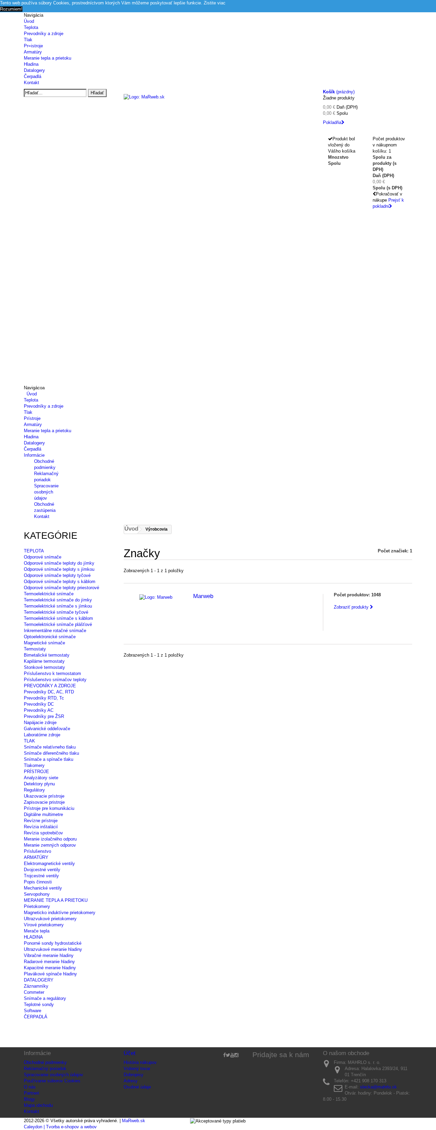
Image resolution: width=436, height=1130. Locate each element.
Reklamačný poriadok (45, 1068)
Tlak (28, 39)
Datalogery (34, 70)
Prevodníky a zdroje (43, 33)
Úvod (29, 21)
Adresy (131, 1080)
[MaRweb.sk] (218, 106)
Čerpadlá (32, 76)
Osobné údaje (137, 1086)
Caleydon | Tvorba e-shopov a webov (60, 1126)
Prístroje (32, 418)
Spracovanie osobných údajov (46, 492)
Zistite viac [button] (214, 2)
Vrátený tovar (137, 1068)
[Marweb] (155, 596)
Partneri (31, 1093)
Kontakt (31, 82)
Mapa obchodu (38, 1105)
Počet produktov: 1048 (357, 594)
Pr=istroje (33, 45)
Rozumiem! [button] (11, 9)
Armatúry (33, 51)
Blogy (29, 1099)
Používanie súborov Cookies (52, 1080)
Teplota (31, 27)
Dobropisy (133, 1074)
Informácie (34, 455)
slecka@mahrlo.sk (378, 1086)
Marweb (203, 596)
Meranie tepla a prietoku (47, 58)
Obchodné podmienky (45, 1062)
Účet (130, 1053)
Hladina (31, 64)
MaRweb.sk (133, 1120)
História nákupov (140, 1062)
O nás (30, 1086)
